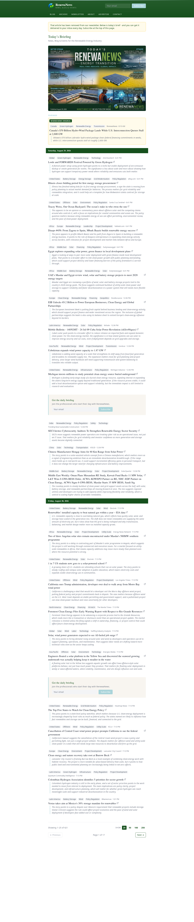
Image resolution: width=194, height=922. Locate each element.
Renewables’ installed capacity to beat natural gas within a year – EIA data (86, 512)
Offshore (66, 202)
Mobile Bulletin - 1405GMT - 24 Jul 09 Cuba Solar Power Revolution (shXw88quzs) (92, 329)
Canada (54, 126)
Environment (85, 202)
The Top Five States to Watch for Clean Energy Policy (76, 710)
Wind (81, 346)
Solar (75, 202)
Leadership (88, 226)
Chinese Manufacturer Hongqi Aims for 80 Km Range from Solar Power (85, 451)
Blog (52, 14)
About (91, 14)
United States (54, 179)
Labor (74, 631)
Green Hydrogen (66, 126)
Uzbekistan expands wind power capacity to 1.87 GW (75, 350)
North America (55, 607)
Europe (60, 226)
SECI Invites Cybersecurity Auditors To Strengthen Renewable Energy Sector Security (92, 430)
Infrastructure (86, 370)
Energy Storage (85, 179)
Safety (93, 423)
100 (136, 827)
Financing (80, 247)
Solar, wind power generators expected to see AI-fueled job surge (81, 635)
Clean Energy (63, 298)
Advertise (104, 14)
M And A (91, 607)
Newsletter (77, 14)
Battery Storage (69, 179)
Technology (96, 158)
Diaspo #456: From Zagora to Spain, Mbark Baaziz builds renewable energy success (91, 230)
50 (130, 827)
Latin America (54, 325)
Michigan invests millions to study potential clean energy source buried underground (91, 374)
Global (51, 158)
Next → (140, 835)
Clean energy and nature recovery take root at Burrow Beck (78, 755)
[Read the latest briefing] (97, 78)
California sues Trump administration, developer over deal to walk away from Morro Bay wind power (94, 585)
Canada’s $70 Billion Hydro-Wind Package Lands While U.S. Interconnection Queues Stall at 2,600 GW (96, 132)
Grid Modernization (101, 179)
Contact (117, 14)
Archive (63, 14)
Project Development (104, 226)
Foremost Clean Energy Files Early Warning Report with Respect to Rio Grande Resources (95, 611)
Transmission (99, 126)
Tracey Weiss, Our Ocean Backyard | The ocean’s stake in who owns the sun (87, 206)
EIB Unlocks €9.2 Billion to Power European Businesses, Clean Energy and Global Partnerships (91, 303)
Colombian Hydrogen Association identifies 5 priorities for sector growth (85, 779)
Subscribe (139, 5)
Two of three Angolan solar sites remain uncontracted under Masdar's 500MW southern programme (93, 537)
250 (143, 827)
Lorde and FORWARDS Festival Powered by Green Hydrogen (80, 162)
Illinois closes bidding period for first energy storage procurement (82, 183)
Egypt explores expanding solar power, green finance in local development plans (89, 251)
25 (124, 827)
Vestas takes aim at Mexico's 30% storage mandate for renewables (82, 803)
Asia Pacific (53, 346)
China (51, 447)
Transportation (82, 447)
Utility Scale (106, 532)
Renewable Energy (83, 126)
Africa (51, 226)
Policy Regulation (119, 179)
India (51, 423)
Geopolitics (104, 298)
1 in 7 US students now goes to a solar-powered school (76, 563)
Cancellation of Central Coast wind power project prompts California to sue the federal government (92, 732)
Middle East (61, 247)
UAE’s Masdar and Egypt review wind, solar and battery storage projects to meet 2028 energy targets (93, 276)
